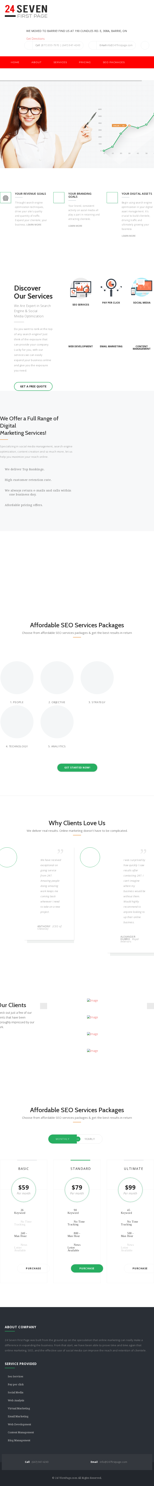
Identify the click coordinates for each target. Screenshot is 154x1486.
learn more (33, 224)
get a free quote (33, 386)
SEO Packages (114, 62)
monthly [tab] (63, 1139)
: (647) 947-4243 (37, 1462)
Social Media (15, 1392)
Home (15, 62)
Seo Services (15, 1376)
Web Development (19, 1424)
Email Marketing (18, 1416)
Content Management (21, 1432)
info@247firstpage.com (116, 45)
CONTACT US (20, 74)
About (36, 62)
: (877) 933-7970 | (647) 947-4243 (57, 45)
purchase (33, 1268)
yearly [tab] (90, 1139)
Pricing (85, 62)
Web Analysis (16, 1400)
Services (60, 62)
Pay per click (16, 1384)
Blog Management (19, 1440)
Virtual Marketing (19, 1408)
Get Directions (35, 39)
